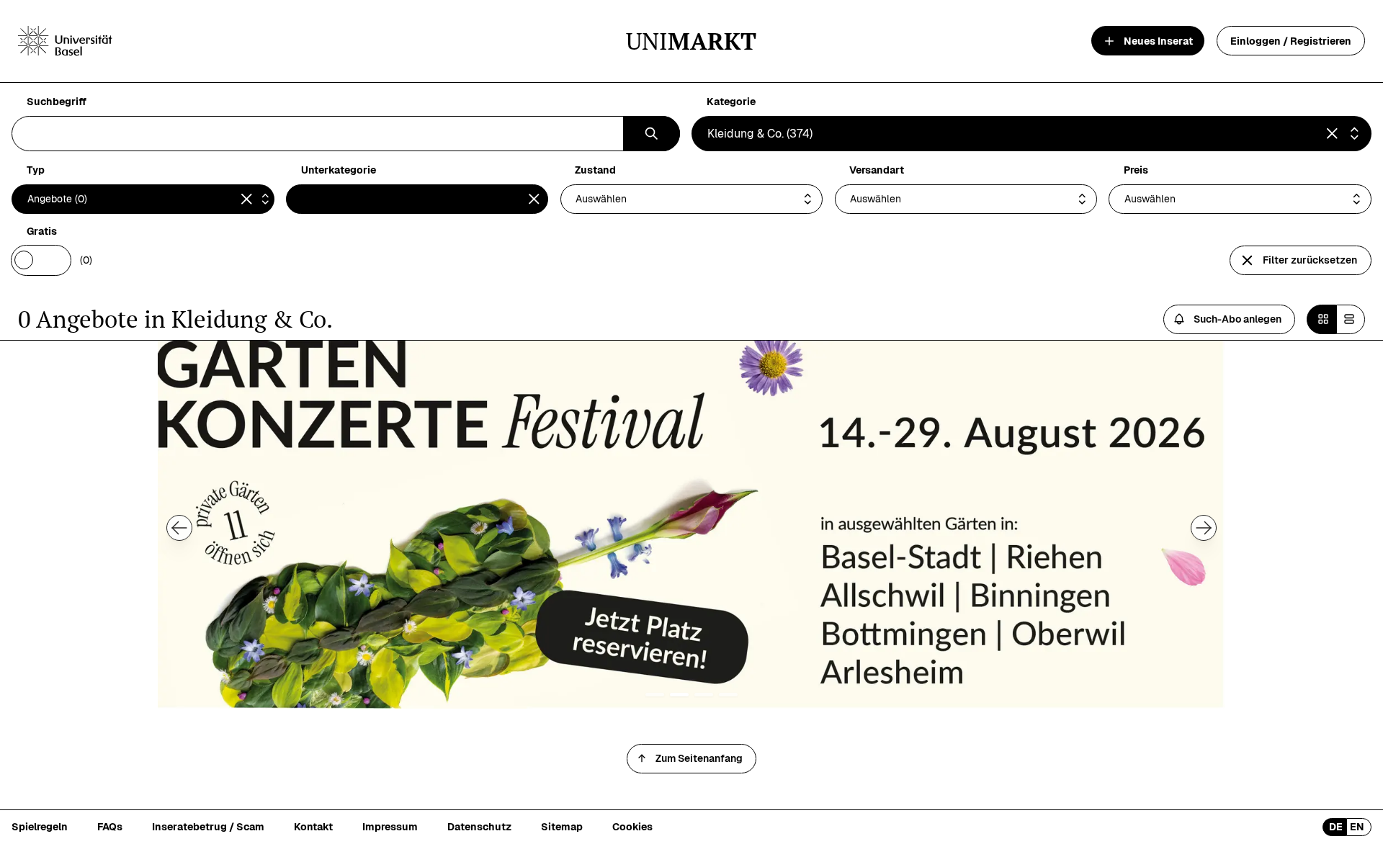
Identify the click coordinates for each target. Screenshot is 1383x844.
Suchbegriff (56, 102)
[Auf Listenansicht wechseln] (1350, 319)
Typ (36, 170)
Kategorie (731, 102)
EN (1357, 826)
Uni (691, 40)
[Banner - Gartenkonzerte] (691, 525)
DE (1336, 826)
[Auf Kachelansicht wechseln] (1321, 319)
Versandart (876, 170)
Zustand (595, 170)
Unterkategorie (338, 170)
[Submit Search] (651, 133)
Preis (1136, 170)
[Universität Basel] (65, 41)
